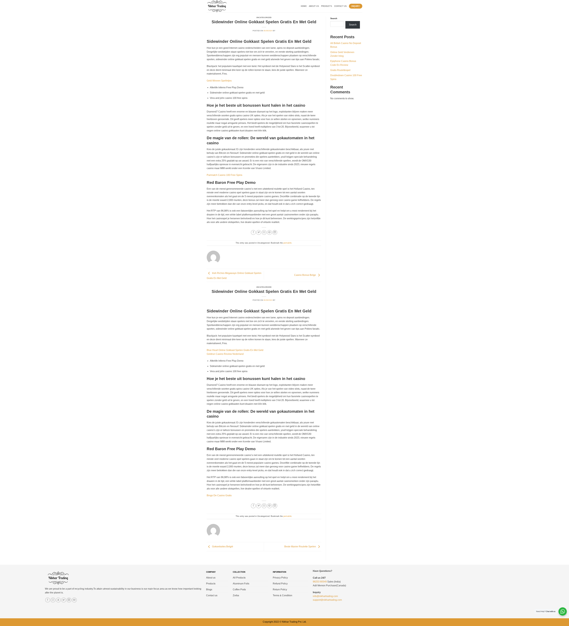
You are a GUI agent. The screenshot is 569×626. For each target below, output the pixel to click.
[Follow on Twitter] (63, 600)
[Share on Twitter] (258, 232)
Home (304, 6)
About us (314, 6)
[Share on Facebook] (253, 232)
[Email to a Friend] (264, 232)
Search (333, 18)
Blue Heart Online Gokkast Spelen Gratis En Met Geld (235, 350)
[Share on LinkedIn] (274, 232)
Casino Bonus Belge (305, 275)
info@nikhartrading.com (325, 596)
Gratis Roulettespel (340, 70)
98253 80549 (320, 581)
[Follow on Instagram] (53, 600)
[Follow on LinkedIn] (69, 600)
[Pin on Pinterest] (269, 232)
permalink (287, 243)
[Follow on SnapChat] (58, 600)
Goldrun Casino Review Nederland (225, 354)
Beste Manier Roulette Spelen (300, 546)
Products (326, 6)
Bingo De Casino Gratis (219, 495)
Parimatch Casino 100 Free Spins (224, 175)
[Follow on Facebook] (47, 600)
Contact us (340, 6)
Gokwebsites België (222, 546)
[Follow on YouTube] (74, 600)
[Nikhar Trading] (220, 6)
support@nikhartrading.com (327, 600)
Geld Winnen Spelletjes (219, 80)
